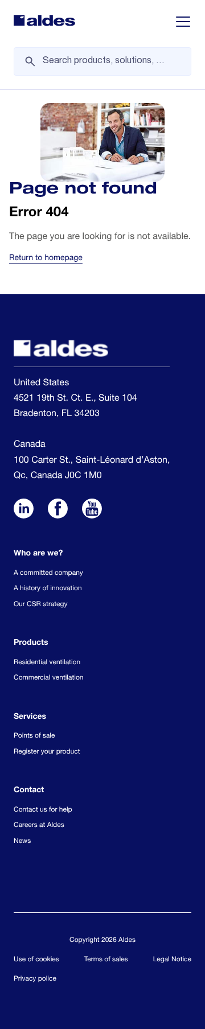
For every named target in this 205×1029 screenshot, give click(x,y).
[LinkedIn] (24, 510)
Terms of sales (106, 960)
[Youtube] (92, 510)
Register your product (47, 752)
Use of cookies (36, 960)
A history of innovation (48, 589)
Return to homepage (46, 259)
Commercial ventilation (48, 678)
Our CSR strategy (40, 605)
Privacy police (35, 979)
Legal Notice (172, 960)
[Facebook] (58, 510)
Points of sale (34, 736)
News (22, 841)
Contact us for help (43, 810)
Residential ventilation (47, 663)
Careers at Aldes (39, 825)
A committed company (48, 573)
